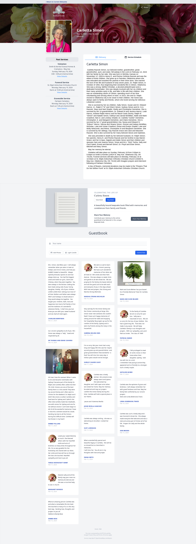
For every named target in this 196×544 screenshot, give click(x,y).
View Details (62, 76)
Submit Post (141, 253)
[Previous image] (48, 361)
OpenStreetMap (100, 538)
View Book (99, 200)
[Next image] (76, 361)
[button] (62, 361)
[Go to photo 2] (62, 372)
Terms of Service (103, 535)
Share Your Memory (139, 219)
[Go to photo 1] (61, 372)
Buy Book (110, 200)
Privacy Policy (92, 535)
